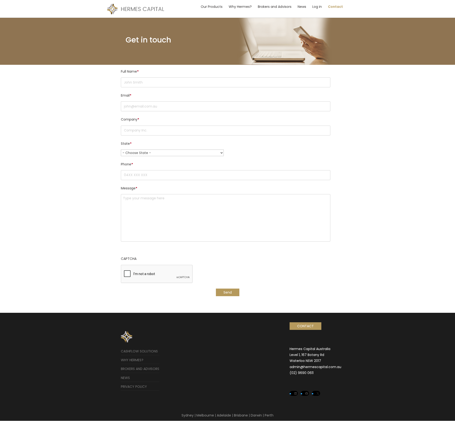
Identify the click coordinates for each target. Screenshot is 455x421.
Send (227, 292)
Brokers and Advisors (274, 6)
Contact (335, 6)
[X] (317, 393)
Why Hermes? (240, 6)
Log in (317, 6)
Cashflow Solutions (139, 351)
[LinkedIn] (295, 393)
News (302, 6)
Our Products (212, 6)
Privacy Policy (134, 386)
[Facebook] (306, 393)
